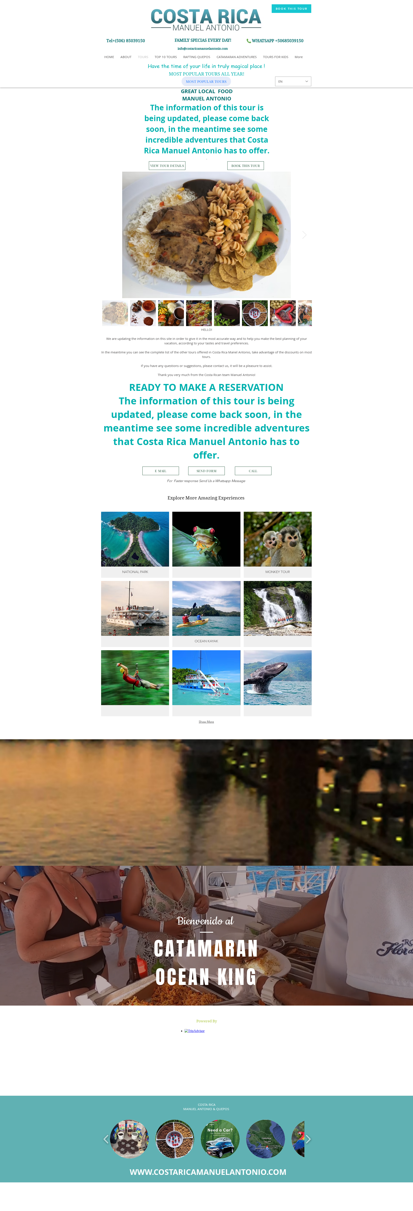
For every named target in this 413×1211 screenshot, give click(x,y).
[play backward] (106, 1139)
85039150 (294, 40)
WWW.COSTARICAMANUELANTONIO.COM (208, 1172)
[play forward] (308, 1139)
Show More (206, 722)
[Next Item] (304, 235)
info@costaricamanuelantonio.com (203, 49)
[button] (206, 1021)
